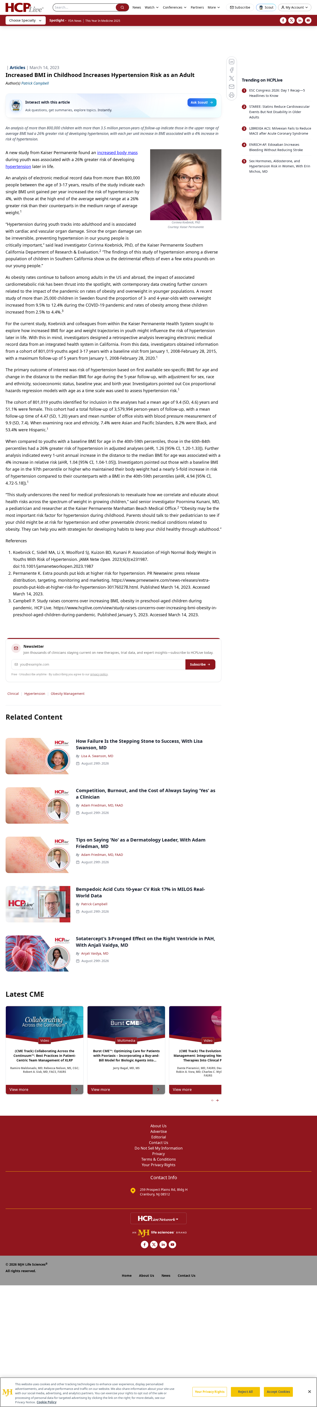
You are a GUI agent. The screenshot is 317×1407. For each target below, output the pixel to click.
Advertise (158, 1131)
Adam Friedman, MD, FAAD (102, 805)
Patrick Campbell (94, 904)
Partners (197, 7)
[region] (158, 1392)
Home (127, 1275)
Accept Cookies (278, 1392)
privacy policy (99, 674)
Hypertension (34, 693)
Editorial (158, 1137)
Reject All (245, 1392)
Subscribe (198, 664)
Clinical (13, 693)
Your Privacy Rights (158, 1164)
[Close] (309, 1392)
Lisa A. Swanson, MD (97, 756)
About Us (158, 1125)
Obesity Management (67, 693)
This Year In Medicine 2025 (102, 21)
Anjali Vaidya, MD (94, 953)
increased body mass (117, 152)
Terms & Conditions (158, 1159)
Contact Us (158, 1142)
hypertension (18, 166)
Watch (150, 7)
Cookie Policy (46, 1402)
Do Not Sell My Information (159, 1148)
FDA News (74, 21)
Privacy (158, 1153)
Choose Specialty (22, 20)
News (137, 7)
